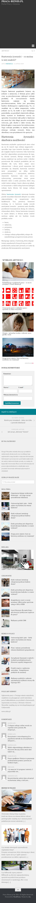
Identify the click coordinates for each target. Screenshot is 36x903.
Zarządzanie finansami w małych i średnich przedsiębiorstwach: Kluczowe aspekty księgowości (22, 660)
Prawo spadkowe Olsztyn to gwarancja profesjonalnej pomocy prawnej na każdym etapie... (21, 760)
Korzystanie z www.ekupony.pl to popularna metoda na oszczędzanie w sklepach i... (21, 738)
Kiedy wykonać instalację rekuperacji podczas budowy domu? (20, 515)
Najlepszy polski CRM (18, 620)
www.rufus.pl (6, 711)
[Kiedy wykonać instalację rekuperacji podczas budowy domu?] (6, 516)
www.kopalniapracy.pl (26, 705)
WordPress (17, 897)
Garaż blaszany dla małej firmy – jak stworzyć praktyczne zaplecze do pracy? (22, 612)
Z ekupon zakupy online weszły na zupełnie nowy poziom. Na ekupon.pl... (20, 727)
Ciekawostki (6, 707)
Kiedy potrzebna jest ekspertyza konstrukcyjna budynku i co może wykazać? (22, 526)
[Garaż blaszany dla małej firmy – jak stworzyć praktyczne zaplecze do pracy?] (6, 613)
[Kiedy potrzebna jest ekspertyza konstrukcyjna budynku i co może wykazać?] (6, 526)
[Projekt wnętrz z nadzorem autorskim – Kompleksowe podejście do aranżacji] (6, 671)
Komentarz (7, 374)
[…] (24, 821)
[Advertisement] (18, 24)
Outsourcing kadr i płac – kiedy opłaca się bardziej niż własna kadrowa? (21, 505)
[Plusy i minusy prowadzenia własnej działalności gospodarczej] (6, 651)
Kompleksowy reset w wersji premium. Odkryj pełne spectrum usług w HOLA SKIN (22, 602)
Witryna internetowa (11, 395)
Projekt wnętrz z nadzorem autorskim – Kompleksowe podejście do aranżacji (20, 670)
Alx (29, 897)
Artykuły (5, 51)
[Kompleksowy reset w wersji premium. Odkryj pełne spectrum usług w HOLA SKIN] (6, 603)
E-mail (21, 387)
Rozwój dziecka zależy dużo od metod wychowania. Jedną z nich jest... (21, 779)
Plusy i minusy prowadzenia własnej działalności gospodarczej (22, 649)
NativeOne (18, 363)
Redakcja (9, 64)
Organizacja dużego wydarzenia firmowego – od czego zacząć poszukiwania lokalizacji (21, 495)
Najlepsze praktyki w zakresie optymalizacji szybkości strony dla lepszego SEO (22, 680)
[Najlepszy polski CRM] (6, 623)
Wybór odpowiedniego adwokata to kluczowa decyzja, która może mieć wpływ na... (20, 749)
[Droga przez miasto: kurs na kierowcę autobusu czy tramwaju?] (6, 537)
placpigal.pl (15, 698)
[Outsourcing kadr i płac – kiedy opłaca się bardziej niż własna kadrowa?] (6, 506)
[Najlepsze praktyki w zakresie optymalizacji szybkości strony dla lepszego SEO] (6, 681)
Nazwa (6, 387)
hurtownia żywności (14, 194)
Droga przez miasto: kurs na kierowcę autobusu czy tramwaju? (22, 535)
